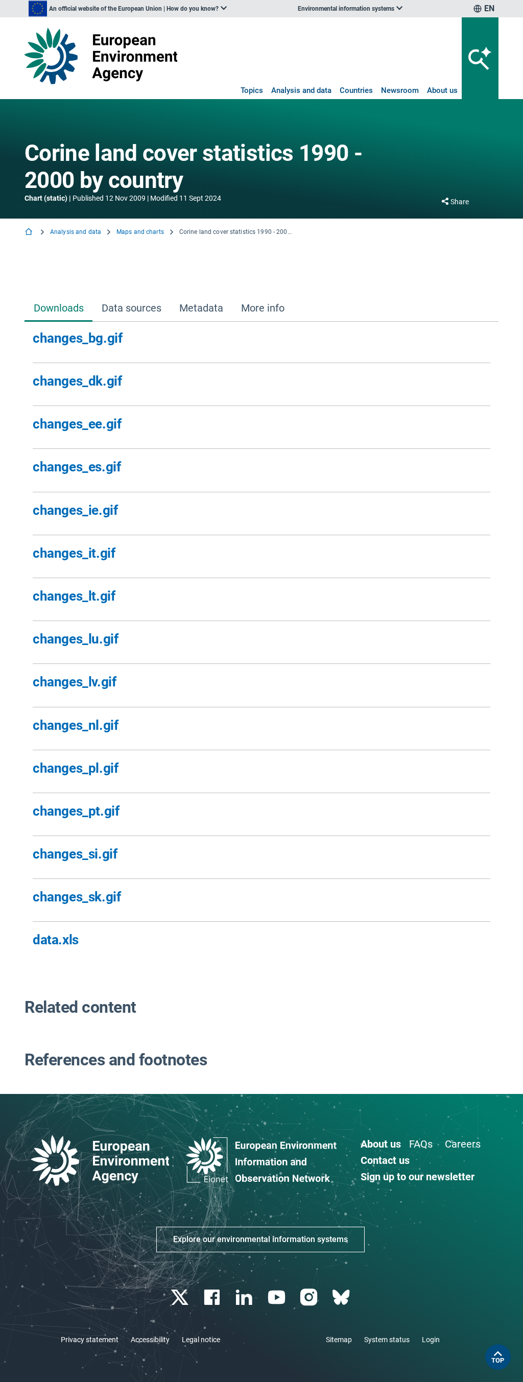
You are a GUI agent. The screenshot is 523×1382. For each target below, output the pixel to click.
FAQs (421, 1144)
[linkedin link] (245, 1297)
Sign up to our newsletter (417, 1177)
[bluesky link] (342, 1297)
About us (442, 90)
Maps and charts (140, 231)
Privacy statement (89, 1340)
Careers (463, 1144)
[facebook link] (213, 1297)
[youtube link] (278, 1297)
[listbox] (128, 8)
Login (431, 1340)
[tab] (58, 309)
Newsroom (400, 90)
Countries (356, 90)
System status (387, 1340)
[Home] (30, 232)
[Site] (101, 56)
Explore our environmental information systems (260, 1239)
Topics (252, 90)
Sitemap (339, 1340)
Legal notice (201, 1340)
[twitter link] (181, 1297)
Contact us (385, 1160)
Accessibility (150, 1340)
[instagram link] (310, 1297)
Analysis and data (301, 90)
